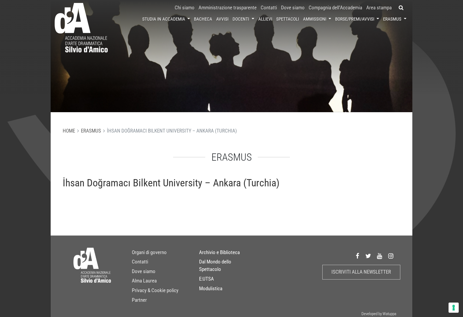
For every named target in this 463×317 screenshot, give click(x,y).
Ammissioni (315, 19)
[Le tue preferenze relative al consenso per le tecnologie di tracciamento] (454, 308)
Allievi (265, 19)
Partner (139, 300)
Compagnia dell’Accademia (335, 8)
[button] (401, 8)
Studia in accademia (164, 19)
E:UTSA (206, 279)
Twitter (368, 256)
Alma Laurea (144, 281)
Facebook (358, 256)
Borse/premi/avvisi (355, 19)
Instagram (391, 256)
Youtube (379, 256)
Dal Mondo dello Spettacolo (215, 265)
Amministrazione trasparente (228, 8)
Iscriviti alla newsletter (361, 272)
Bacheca (203, 19)
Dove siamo (293, 8)
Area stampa (379, 8)
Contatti (269, 8)
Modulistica (210, 289)
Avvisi (222, 19)
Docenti (241, 19)
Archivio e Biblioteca (219, 252)
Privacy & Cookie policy (155, 290)
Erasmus (392, 19)
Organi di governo (149, 252)
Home (69, 131)
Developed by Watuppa (378, 313)
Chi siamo (185, 8)
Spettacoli (287, 19)
